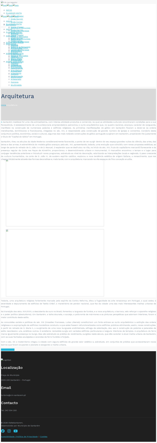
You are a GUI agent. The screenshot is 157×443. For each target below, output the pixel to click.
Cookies (43, 436)
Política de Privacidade (27, 436)
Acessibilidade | (8, 436)
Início (3, 105)
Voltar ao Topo (7, 349)
